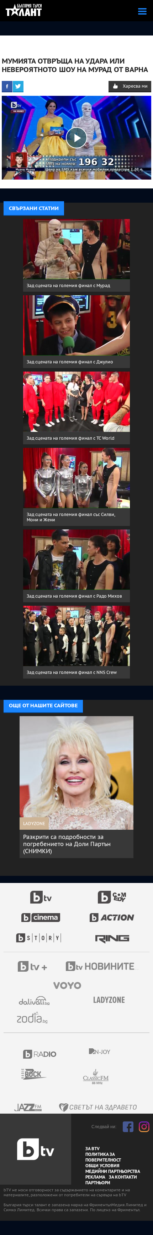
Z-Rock (38, 1074)
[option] (87, 787)
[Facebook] (7, 86)
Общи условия (102, 1166)
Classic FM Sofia (115, 1077)
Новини (103, 967)
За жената (111, 1000)
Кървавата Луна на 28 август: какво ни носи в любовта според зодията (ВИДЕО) (84, 844)
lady (41, 934)
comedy (112, 893)
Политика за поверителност (103, 1157)
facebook (128, 1126)
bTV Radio (40, 1054)
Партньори (97, 1183)
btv (41, 893)
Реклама (95, 1177)
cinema (40, 914)
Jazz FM (28, 1107)
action (112, 914)
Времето (35, 1000)
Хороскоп (35, 1017)
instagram (144, 1126)
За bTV (92, 1149)
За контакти (123, 1177)
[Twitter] (18, 86)
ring (112, 934)
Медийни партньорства (112, 1171)
